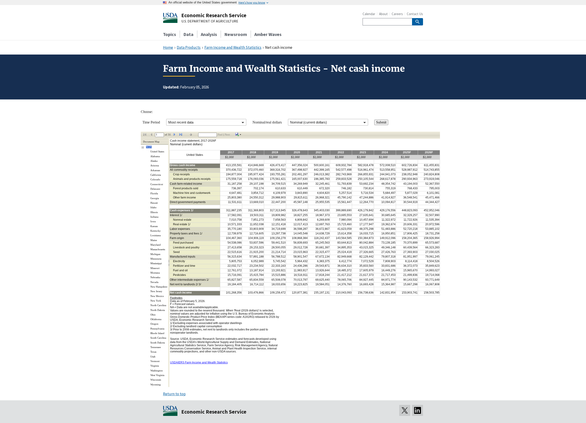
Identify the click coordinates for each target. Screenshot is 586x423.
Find (220, 134)
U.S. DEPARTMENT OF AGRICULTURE (209, 21)
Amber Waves (268, 34)
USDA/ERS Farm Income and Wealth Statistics (199, 362)
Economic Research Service (213, 15)
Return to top (174, 393)
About (383, 13)
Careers (397, 13)
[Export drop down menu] (238, 135)
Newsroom (235, 34)
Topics (169, 34)
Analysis (209, 34)
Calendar (369, 13)
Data (188, 34)
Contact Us (415, 13)
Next (227, 134)
